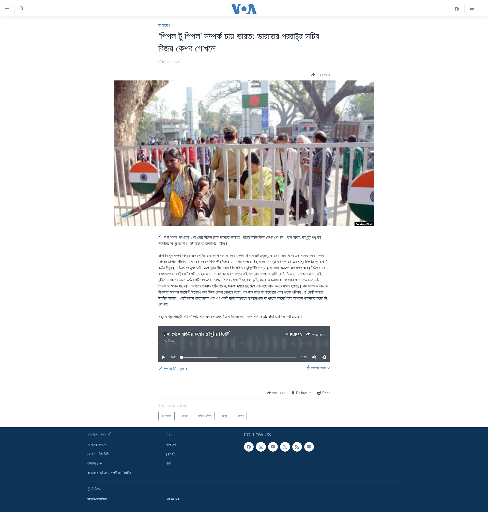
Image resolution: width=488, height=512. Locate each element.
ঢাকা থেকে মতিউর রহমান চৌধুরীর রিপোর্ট (196, 334)
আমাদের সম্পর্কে (96, 444)
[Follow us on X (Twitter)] (285, 447)
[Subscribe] (309, 447)
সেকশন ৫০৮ (94, 463)
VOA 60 (173, 499)
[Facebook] (457, 9)
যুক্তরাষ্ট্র (171, 454)
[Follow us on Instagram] (261, 447)
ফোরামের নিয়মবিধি (98, 454)
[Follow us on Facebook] (249, 447)
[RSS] (297, 447)
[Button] (320, 75)
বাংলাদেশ (164, 25)
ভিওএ (171, 341)
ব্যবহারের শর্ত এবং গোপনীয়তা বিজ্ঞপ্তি (109, 473)
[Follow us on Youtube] (273, 447)
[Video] (472, 9)
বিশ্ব (168, 463)
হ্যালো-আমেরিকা (97, 499)
